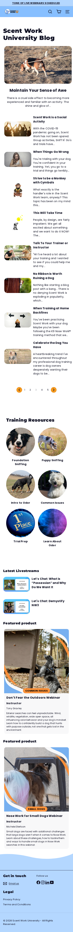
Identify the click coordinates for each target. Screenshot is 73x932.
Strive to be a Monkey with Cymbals (49, 180)
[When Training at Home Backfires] (17, 319)
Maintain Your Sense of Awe (38, 90)
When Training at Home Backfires (51, 310)
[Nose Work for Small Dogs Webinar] (36, 798)
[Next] (54, 390)
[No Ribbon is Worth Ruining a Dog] (17, 285)
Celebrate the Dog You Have (50, 345)
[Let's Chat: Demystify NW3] (16, 606)
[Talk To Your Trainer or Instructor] (17, 252)
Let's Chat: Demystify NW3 (48, 603)
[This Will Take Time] (17, 222)
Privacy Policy (11, 899)
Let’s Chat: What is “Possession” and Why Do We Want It (49, 583)
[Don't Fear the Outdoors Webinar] (36, 681)
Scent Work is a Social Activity (50, 119)
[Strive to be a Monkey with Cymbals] (17, 189)
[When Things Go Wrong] (17, 159)
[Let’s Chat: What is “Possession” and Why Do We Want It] (16, 584)
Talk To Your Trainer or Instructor (50, 245)
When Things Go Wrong (51, 152)
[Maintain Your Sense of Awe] (38, 65)
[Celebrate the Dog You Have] (17, 356)
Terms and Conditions (17, 904)
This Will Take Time (47, 213)
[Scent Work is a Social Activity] (17, 128)
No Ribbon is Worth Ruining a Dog (47, 276)
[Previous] (19, 390)
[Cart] (58, 11)
